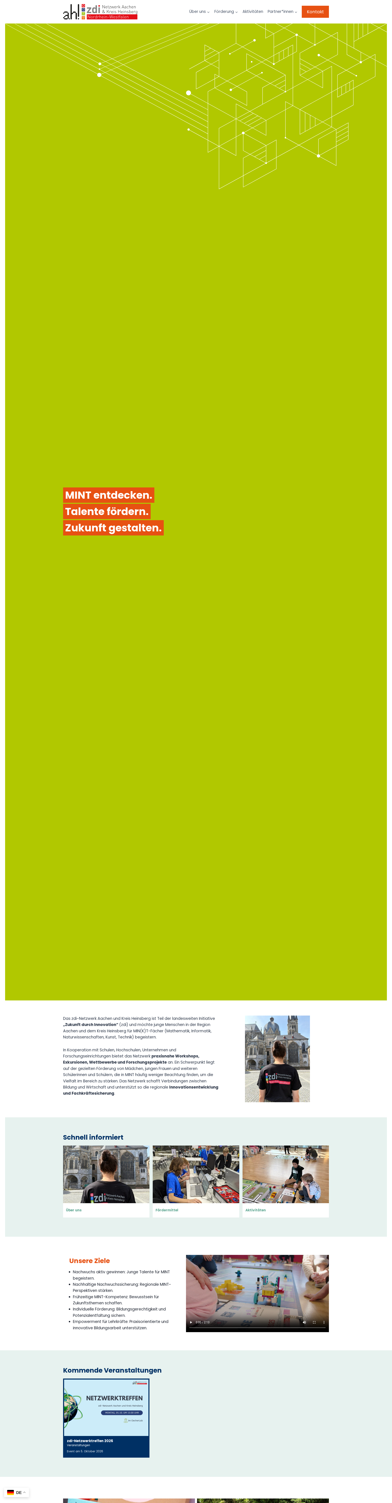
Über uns (74, 1210)
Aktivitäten (253, 11)
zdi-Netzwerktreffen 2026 (90, 1440)
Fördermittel (167, 1210)
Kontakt (315, 12)
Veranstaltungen (78, 1445)
